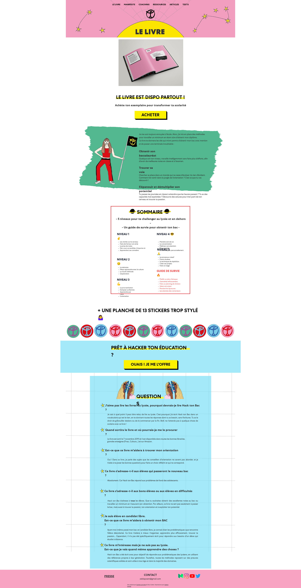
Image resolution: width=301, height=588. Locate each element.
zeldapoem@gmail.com (150, 579)
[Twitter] (198, 576)
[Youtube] (192, 576)
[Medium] (180, 576)
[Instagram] (186, 576)
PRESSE (109, 576)
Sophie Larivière (141, 585)
